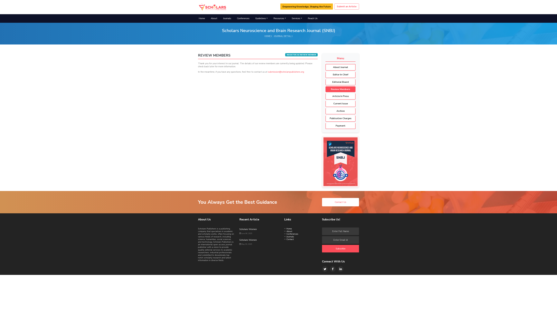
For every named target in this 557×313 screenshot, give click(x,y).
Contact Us (340, 202)
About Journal (340, 67)
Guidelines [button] (260, 18)
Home (202, 18)
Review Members (340, 89)
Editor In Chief (340, 74)
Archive (341, 111)
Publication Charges (340, 118)
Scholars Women (248, 229)
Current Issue (340, 103)
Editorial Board (340, 82)
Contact (290, 239)
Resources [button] (278, 18)
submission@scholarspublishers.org (286, 71)
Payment (340, 125)
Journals (227, 18)
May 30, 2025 (246, 244)
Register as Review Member (301, 55)
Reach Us (313, 18)
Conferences (243, 18)
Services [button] (296, 18)
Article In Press (340, 96)
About (214, 18)
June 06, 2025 (246, 233)
